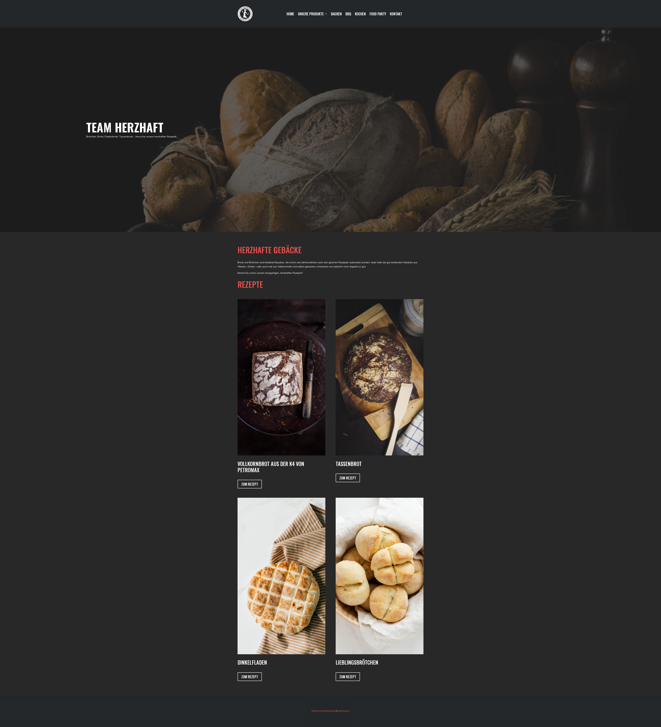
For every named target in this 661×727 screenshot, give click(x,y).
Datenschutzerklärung (324, 711)
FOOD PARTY (378, 14)
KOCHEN (360, 14)
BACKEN (336, 14)
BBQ (348, 14)
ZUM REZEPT (249, 484)
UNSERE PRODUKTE (311, 14)
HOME (290, 14)
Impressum (343, 711)
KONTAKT (396, 14)
